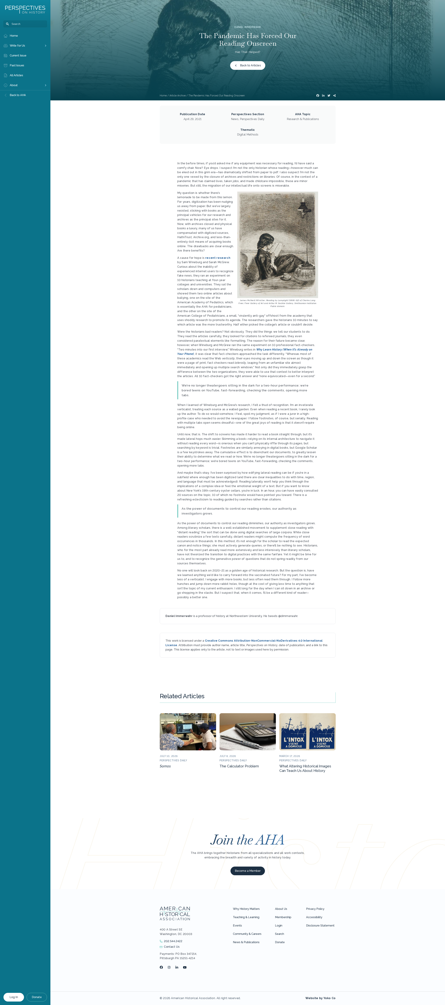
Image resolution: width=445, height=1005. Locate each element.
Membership (283, 917)
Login (278, 925)
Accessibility (314, 917)
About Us (281, 909)
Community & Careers (247, 934)
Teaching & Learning (246, 917)
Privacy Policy (315, 909)
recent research (217, 258)
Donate (37, 997)
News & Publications (246, 942)
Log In (14, 997)
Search (279, 934)
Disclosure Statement (320, 925)
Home (163, 95)
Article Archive (177, 95)
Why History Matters (246, 909)
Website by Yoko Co (320, 998)
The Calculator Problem (239, 766)
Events (237, 925)
